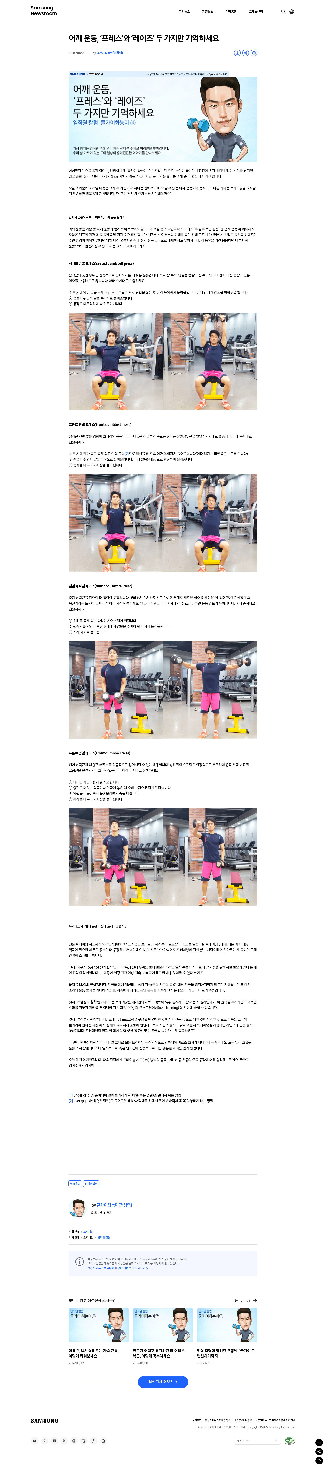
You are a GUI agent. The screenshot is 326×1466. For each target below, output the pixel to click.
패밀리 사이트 (244, 1440)
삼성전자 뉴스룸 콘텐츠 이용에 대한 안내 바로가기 (116, 1268)
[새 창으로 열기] (289, 1441)
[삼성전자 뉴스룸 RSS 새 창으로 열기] (93, 1441)
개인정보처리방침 (243, 1420)
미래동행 (231, 12)
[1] (126, 292)
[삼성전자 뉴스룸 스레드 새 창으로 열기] (74, 1441)
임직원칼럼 (91, 1184)
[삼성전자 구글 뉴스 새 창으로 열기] (103, 1441)
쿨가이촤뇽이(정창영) (109, 53)
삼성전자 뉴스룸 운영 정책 (217, 1420)
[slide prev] (236, 1300)
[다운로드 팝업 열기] (319, 1442)
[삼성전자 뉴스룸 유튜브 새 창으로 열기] (34, 1441)
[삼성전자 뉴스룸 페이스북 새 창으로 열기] (54, 1441)
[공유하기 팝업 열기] (319, 1451)
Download (237, 53)
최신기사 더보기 (161, 1381)
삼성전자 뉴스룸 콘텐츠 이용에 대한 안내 (275, 1420)
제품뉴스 (207, 12)
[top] (319, 1460)
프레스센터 (256, 12)
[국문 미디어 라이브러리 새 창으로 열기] (84, 1441)
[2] (127, 453)
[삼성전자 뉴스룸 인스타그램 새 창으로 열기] (44, 1441)
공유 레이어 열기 (245, 53)
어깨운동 (75, 1184)
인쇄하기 (254, 53)
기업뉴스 (184, 12)
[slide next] (255, 1300)
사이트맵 (196, 1420)
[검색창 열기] (283, 11)
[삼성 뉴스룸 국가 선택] (291, 11)
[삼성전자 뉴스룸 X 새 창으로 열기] (64, 1441)
